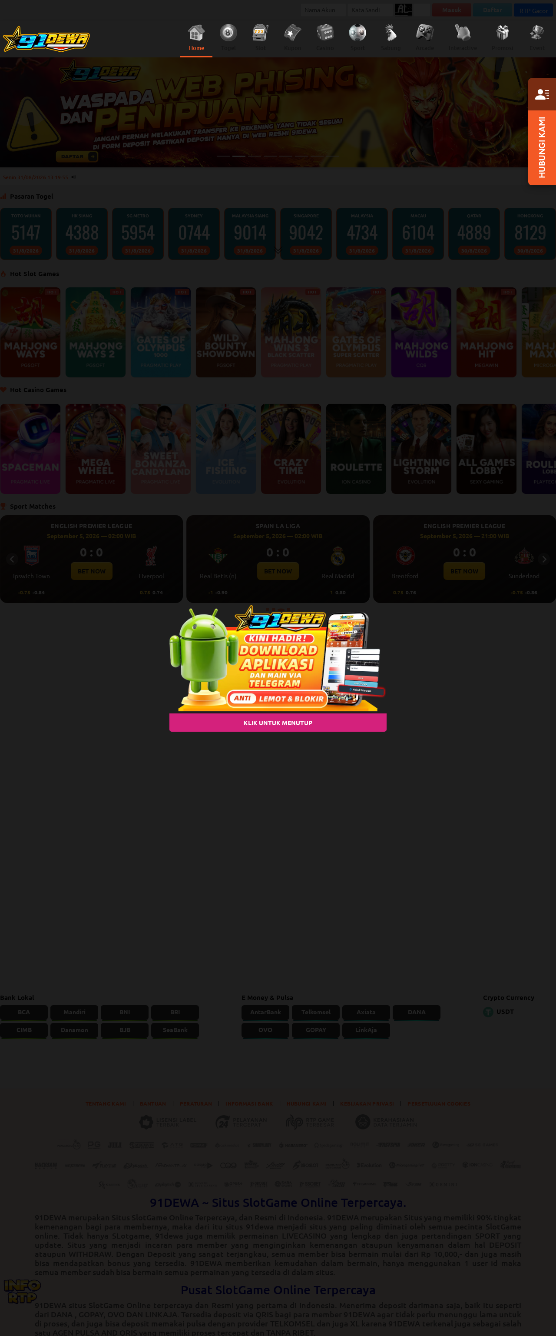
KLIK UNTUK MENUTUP (278, 722)
